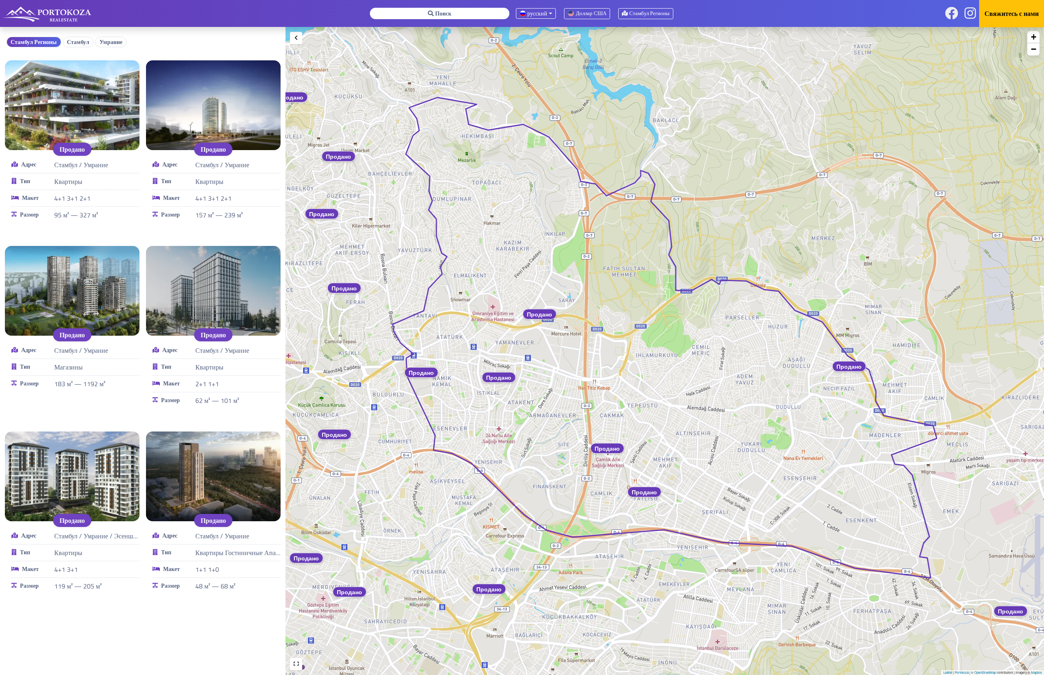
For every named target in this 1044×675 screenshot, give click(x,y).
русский (536, 13)
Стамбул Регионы (34, 42)
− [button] (1033, 49)
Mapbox (1036, 672)
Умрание (111, 42)
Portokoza (962, 672)
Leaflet (947, 672)
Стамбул (78, 42)
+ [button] (1033, 37)
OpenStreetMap (985, 672)
